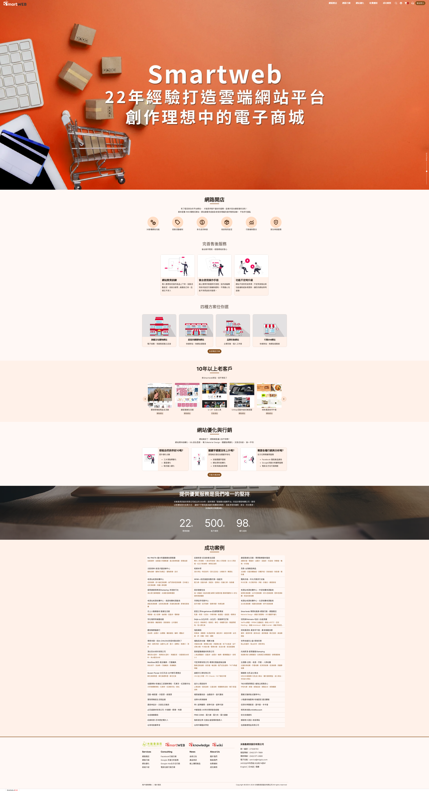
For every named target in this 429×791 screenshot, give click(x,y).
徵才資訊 (158, 785)
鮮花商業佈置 (152, 676)
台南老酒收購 (163, 604)
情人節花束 (201, 625)
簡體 (257, 767)
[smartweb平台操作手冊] (222, 744)
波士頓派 (278, 676)
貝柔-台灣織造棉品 (248, 568)
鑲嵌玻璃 (159, 622)
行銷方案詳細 (214, 475)
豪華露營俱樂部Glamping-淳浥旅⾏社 (163, 590)
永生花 (196, 622)
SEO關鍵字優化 (271, 614)
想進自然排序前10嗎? (171, 450)
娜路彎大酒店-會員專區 (250, 720)
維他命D (219, 633)
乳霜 (195, 614)
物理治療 (221, 604)
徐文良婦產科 (246, 715)
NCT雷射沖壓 (221, 676)
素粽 (242, 633)
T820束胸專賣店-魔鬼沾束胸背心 (254, 684)
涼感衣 (211, 582)
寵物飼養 (170, 572)
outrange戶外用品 (269, 410)
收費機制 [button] (373, 3)
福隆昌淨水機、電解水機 (204, 641)
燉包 (177, 687)
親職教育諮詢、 (223, 687)
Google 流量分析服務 (170, 760)
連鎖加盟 (184, 561)
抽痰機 (164, 614)
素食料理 (249, 633)
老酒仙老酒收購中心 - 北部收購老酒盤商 (257, 601)
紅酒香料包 (171, 687)
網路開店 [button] (333, 3)
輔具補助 (170, 633)
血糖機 (162, 633)
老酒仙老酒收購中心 (155, 579)
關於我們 (213, 756)
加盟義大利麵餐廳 (162, 561)
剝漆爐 (207, 665)
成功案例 (387, 3)
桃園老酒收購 (257, 604)
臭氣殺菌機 (231, 647)
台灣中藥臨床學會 (201, 725)
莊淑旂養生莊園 (242, 410)
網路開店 (145, 756)
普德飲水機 (208, 644)
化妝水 (206, 614)
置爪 (171, 644)
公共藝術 (174, 622)
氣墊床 (264, 561)
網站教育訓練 (169, 280)
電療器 (177, 614)
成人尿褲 (157, 614)
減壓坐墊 (244, 561)
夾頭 (149, 644)
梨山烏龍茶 (245, 644)
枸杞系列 (205, 572)
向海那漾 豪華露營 (264, 655)
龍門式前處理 (223, 665)
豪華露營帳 (276, 655)
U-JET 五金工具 (160, 410)
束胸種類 (273, 687)
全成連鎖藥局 (152, 715)
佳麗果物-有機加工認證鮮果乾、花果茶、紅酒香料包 (168, 684)
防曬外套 (261, 572)
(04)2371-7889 (256, 752)
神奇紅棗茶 (213, 564)
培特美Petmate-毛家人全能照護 (254, 619)
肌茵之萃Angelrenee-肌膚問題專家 (208, 611)
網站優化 (360, 3)
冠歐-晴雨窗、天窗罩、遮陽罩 (159, 694)
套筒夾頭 (155, 644)
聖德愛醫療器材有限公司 (204, 651)
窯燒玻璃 (166, 622)
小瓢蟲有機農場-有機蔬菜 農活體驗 (255, 699)
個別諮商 (205, 687)
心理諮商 (197, 687)
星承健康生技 (199, 590)
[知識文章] (199, 744)
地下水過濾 (227, 644)
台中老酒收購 (257, 593)
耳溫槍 (270, 561)
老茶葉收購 (264, 665)
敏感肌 (220, 614)
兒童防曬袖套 (252, 572)
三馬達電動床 (199, 655)
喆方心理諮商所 (200, 684)
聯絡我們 (213, 760)
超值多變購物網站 (196, 340)
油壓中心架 (164, 644)
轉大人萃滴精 (199, 561)
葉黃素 (196, 633)
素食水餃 (257, 633)
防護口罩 (224, 582)
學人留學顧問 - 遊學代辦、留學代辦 (208, 705)
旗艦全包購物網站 (159, 340)
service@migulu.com (258, 760)
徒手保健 (197, 604)
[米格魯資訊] (152, 744)
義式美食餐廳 (174, 561)
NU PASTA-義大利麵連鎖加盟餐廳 (161, 558)
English (243, 767)
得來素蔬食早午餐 (214, 410)
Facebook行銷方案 (169, 756)
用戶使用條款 (147, 785)
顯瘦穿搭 (273, 582)
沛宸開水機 (217, 644)
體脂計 (181, 633)
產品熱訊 (193, 760)
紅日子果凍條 (202, 564)
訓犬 (176, 572)
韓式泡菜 (273, 633)
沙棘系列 (223, 572)
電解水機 (214, 647)
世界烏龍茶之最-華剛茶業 (251, 641)
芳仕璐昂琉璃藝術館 (155, 619)
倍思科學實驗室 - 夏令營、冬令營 (254, 705)
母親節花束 (224, 622)
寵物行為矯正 (160, 572)
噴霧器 (149, 614)
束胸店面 (257, 687)
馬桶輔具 (173, 665)
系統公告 (193, 756)
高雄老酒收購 (174, 604)
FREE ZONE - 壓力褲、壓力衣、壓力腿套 (211, 715)
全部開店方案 (214, 351)
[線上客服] (412, 3)
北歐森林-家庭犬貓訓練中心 (158, 568)
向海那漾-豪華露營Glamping (253, 651)
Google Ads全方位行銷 (170, 763)
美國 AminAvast (255, 625)
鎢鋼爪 (183, 644)
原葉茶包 (261, 644)
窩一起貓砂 (198, 593)
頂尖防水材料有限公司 (156, 651)
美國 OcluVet (267, 625)
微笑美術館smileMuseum (251, 710)
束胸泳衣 (265, 687)
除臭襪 (276, 572)
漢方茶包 (197, 572)
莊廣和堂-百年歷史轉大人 (157, 720)
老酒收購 (150, 582)
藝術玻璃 (150, 622)
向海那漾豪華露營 (168, 593)
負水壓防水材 (155, 657)
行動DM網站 (269, 340)
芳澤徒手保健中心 (201, 601)
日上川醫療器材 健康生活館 (158, 611)
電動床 (251, 561)
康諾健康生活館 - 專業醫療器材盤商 (255, 558)
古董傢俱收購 (245, 665)
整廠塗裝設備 (199, 665)
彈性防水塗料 (152, 655)
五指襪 (243, 572)
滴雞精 (203, 633)
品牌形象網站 (233, 340)
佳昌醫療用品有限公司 (250, 725)
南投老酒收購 (249, 596)
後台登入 (420, 3)
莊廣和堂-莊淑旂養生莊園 (204, 558)
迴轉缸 (177, 644)
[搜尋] (396, 3)
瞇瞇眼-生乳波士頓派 (249, 673)
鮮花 (216, 622)
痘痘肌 (227, 614)
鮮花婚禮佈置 (163, 676)
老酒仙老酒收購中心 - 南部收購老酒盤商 (163, 601)
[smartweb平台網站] (176, 744)
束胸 (250, 687)
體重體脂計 (227, 655)
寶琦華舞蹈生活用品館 (156, 699)
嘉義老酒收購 (152, 604)
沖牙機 (246, 564)
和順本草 (197, 568)
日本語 (251, 767)
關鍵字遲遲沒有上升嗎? (221, 450)
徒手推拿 (205, 604)
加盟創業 (150, 561)
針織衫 (265, 582)
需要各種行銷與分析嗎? (270, 450)
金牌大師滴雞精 (200, 699)
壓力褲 (196, 582)
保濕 (200, 614)
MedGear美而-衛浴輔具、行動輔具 (161, 662)
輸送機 (214, 665)
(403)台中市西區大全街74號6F (253, 763)
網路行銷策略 (259, 614)
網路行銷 (346, 3)
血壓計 (257, 561)
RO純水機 (205, 647)
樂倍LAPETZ (269, 622)
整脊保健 (213, 604)
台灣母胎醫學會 (153, 725)
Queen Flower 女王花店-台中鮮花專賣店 (164, 673)
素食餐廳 (265, 633)
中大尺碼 (244, 582)
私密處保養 (211, 633)
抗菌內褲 (204, 582)
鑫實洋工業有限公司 (202, 673)
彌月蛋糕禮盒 (268, 676)
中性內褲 (244, 687)
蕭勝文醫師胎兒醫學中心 (251, 694)
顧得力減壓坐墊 (216, 593)
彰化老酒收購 (268, 593)
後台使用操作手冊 (209, 280)
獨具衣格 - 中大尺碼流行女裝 (253, 579)
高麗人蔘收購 (162, 585)
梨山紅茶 (253, 644)
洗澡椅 (149, 633)
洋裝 (260, 582)
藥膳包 (230, 572)
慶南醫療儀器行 (153, 630)
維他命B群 (228, 633)
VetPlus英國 (245, 622)
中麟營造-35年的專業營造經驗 (206, 710)
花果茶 (162, 687)
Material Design (247, 614)
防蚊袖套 (269, 572)
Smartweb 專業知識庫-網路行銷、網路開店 (259, 611)
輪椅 (176, 633)
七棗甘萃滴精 (210, 561)
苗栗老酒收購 (245, 593)
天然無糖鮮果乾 (153, 687)
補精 (211, 636)
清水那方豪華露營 (153, 593)
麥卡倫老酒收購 (161, 582)
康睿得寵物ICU (228, 593)
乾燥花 (211, 622)
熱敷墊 (276, 561)
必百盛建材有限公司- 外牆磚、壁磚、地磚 (164, 710)
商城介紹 (145, 767)
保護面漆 (174, 655)
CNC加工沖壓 (199, 676)
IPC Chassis (210, 676)
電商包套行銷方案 (168, 767)
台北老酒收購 (245, 604)
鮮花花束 (173, 676)
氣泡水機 (222, 647)
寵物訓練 (150, 572)
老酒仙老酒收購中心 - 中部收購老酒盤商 (257, 590)
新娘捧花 (204, 622)
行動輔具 (165, 665)
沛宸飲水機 (198, 644)
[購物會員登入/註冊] (401, 3)
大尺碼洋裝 (253, 582)
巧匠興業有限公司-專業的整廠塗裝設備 (210, 662)
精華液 (233, 614)
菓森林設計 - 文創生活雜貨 (158, 705)
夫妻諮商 (213, 687)
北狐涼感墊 (207, 593)
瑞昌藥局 (197, 630)
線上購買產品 (195, 763)
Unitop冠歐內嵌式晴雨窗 (187, 410)
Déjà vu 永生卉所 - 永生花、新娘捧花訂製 (211, 619)
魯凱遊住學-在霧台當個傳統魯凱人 (208, 720)
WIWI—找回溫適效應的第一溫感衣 (208, 579)
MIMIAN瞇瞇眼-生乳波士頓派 (251, 676)
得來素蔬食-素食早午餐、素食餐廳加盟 (257, 630)
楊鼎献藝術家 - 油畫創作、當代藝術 (208, 694)
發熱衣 (217, 582)
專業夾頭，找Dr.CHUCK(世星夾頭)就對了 (164, 641)
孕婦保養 (213, 614)
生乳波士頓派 (245, 679)
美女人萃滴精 (221, 561)
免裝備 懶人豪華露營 (248, 655)
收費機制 (213, 763)
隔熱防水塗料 (164, 655)
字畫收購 (255, 665)
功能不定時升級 (244, 280)
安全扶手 (150, 665)
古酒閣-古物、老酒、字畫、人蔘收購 (256, 662)
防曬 (202, 636)
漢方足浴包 (214, 572)
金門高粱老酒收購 (174, 582)
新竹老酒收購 (268, 604)
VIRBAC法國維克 (257, 622)
